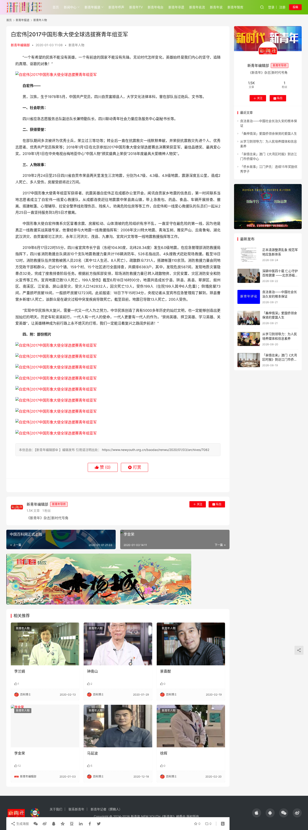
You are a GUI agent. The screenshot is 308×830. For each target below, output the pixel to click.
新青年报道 (92, 7)
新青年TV (136, 7)
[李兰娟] (45, 644)
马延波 (93, 753)
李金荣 (19, 753)
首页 (56, 7)
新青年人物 (76, 45)
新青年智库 (235, 7)
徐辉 (163, 753)
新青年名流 (197, 7)
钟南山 (92, 671)
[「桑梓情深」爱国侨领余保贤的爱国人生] (248, 318)
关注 (199, 504)
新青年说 (216, 7)
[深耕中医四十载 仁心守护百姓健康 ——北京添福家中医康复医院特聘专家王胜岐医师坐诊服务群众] (248, 276)
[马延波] (118, 726)
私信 (218, 504)
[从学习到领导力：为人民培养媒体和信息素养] (248, 339)
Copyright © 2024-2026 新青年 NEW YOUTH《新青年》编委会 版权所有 (146, 816)
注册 (282, 7)
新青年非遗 (176, 7)
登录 (271, 7)
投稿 (295, 7)
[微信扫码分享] (36, 824)
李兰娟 (19, 671)
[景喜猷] (191, 644)
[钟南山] (118, 644)
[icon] (256, 812)
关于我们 (56, 809)
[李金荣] (45, 726)
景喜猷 (165, 671)
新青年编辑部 (20, 45)
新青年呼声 (116, 7)
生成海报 (22, 823)
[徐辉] (191, 726)
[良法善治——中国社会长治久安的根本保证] (248, 297)
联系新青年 (76, 809)
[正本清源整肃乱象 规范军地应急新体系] (248, 255)
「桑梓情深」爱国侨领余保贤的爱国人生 (268, 134)
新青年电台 (155, 7)
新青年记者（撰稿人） (106, 809)
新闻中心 (70, 7)
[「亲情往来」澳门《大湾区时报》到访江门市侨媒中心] (248, 360)
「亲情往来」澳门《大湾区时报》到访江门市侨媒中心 (279, 359)
